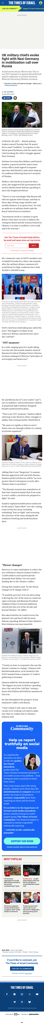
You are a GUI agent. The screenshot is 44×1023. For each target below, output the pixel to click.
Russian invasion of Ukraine (12, 952)
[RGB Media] (17, 1014)
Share (8, 98)
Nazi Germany (33, 952)
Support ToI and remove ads (33, 9)
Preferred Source (11, 85)
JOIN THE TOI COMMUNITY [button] (22, 969)
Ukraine (25, 952)
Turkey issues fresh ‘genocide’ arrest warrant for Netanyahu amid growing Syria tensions (31, 909)
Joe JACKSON (8, 92)
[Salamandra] (34, 1014)
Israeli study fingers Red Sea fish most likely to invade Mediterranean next (31, 882)
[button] (40, 2)
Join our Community (10, 9)
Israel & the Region (16, 950)
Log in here (28, 973)
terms (32, 250)
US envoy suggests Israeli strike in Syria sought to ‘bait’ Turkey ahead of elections (12, 908)
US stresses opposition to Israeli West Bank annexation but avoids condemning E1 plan (12, 882)
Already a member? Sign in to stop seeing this (22, 847)
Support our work (22, 841)
